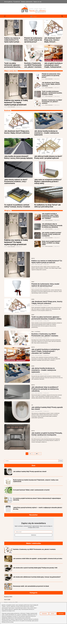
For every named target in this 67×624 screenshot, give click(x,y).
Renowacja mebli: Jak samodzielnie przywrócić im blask (31, 586)
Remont (32, 281)
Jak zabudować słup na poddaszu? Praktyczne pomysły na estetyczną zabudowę (52, 225)
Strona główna (8, 1)
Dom (32, 405)
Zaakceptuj (61, 613)
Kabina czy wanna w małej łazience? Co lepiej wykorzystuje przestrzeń (12, 41)
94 (36, 453)
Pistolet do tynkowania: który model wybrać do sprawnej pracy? (33, 40)
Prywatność (16, 1)
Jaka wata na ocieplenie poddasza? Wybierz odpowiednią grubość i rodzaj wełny (48, 181)
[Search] (62, 16)
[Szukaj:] (31, 461)
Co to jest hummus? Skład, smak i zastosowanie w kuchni (31, 490)
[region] (33, 613)
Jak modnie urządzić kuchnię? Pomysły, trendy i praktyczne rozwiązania (51, 234)
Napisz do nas (37, 1)
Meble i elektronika (35, 331)
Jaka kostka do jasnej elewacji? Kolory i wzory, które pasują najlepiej (18, 157)
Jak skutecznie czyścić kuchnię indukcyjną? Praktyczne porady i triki (35, 568)
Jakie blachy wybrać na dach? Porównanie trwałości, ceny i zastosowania (15, 181)
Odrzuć (52, 613)
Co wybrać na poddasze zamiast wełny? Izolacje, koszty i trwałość (17, 206)
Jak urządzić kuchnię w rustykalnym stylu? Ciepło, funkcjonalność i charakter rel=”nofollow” (53, 67)
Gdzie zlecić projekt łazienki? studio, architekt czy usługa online (51, 243)
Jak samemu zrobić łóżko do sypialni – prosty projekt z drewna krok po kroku (37, 558)
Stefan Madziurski (11, 106)
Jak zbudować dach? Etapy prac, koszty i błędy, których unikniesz (52, 41)
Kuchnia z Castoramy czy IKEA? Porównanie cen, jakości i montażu (32, 65)
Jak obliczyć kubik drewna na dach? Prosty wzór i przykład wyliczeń (48, 157)
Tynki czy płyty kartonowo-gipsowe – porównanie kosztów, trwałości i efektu (12, 66)
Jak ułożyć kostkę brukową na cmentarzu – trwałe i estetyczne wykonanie (46, 133)
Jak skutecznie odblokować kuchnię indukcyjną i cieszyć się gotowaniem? (37, 577)
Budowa (32, 299)
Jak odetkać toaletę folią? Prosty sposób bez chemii (47, 408)
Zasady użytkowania (26, 1)
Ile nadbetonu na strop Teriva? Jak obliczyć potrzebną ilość (47, 206)
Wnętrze (33, 258)
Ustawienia (44, 613)
